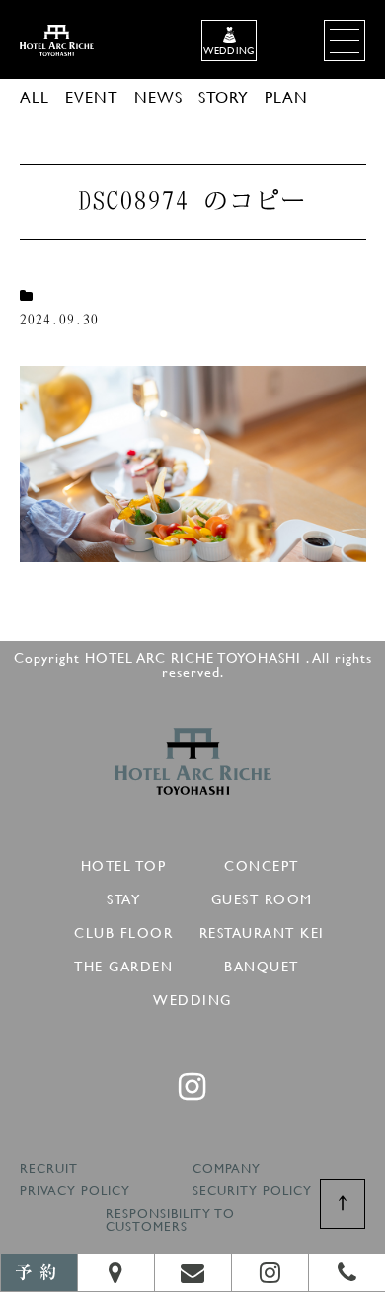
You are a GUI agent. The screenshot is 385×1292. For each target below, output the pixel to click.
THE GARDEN (123, 963)
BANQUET (261, 963)
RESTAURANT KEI (262, 929)
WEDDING (192, 996)
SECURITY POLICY (252, 1191)
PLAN (286, 96)
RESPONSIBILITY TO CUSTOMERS (170, 1221)
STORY (223, 96)
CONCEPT (261, 862)
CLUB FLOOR (123, 929)
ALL (34, 96)
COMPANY (226, 1169)
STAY (123, 896)
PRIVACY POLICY (75, 1191)
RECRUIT (49, 1169)
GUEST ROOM (262, 896)
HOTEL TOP (124, 862)
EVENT (91, 96)
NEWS (158, 96)
